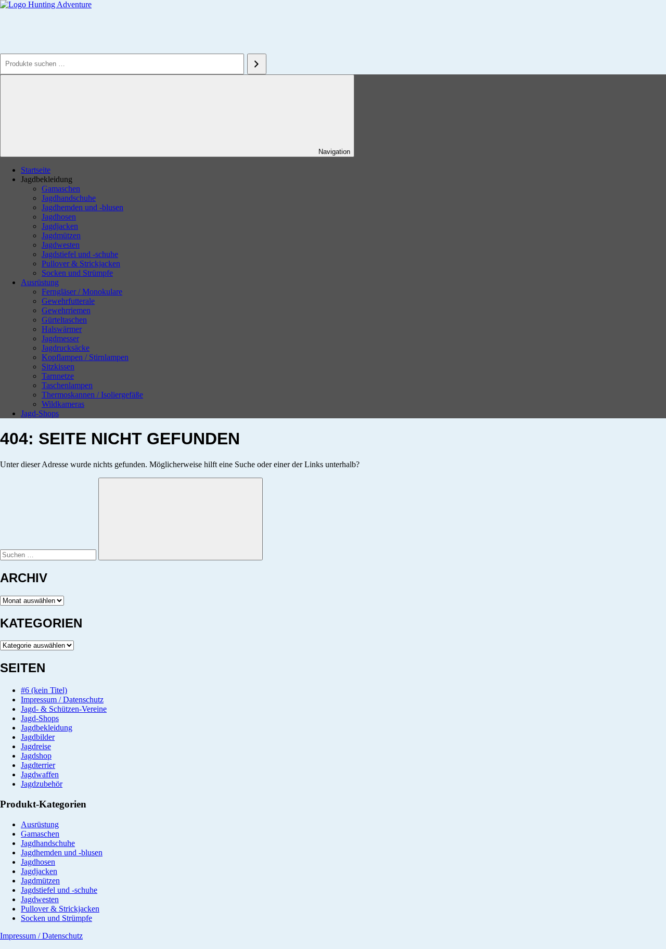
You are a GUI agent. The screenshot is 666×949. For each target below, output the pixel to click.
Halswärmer (62, 329)
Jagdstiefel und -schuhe (80, 254)
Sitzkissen (58, 366)
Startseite (35, 169)
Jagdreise (36, 746)
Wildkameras (63, 404)
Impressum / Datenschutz (62, 699)
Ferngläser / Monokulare (82, 291)
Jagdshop (36, 755)
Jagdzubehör (41, 783)
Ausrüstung (40, 282)
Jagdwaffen (40, 774)
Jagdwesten (61, 244)
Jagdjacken (60, 226)
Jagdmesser (60, 338)
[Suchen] (256, 64)
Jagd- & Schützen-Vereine (64, 708)
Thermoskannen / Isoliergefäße (92, 394)
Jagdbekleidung (46, 727)
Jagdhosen (59, 216)
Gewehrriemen (66, 310)
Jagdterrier (38, 765)
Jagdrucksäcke (65, 347)
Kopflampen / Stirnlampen (85, 357)
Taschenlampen (67, 385)
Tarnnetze (58, 375)
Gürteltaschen (64, 319)
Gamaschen (61, 188)
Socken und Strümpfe (77, 272)
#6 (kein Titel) (44, 690)
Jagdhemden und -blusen (82, 207)
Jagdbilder (38, 737)
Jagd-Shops (40, 413)
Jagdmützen (61, 235)
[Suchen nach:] (49, 554)
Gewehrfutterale (68, 301)
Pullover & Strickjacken (81, 263)
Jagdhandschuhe (69, 198)
